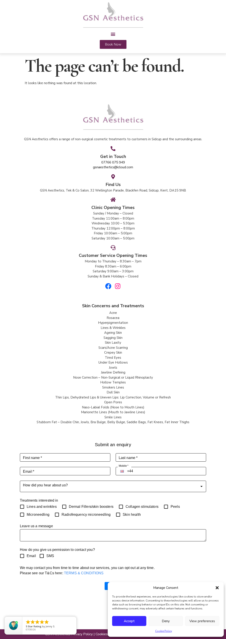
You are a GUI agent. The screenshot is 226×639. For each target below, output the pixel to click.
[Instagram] (118, 286)
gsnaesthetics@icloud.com (113, 167)
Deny (166, 621)
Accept (129, 621)
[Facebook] (108, 286)
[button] (217, 588)
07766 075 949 (113, 162)
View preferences (202, 621)
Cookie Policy (163, 631)
